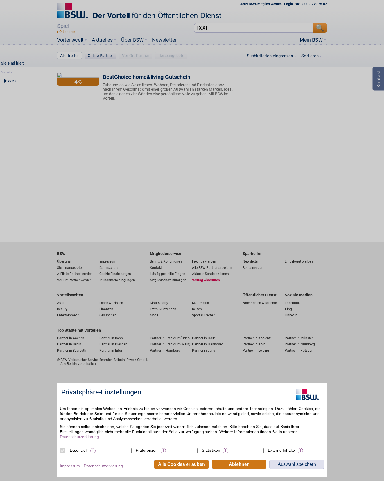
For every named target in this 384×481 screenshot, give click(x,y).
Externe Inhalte (281, 450)
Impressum (70, 466)
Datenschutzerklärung (79, 437)
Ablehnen (239, 464)
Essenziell (78, 450)
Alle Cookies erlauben (181, 464)
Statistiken (211, 450)
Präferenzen (147, 450)
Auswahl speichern (297, 464)
